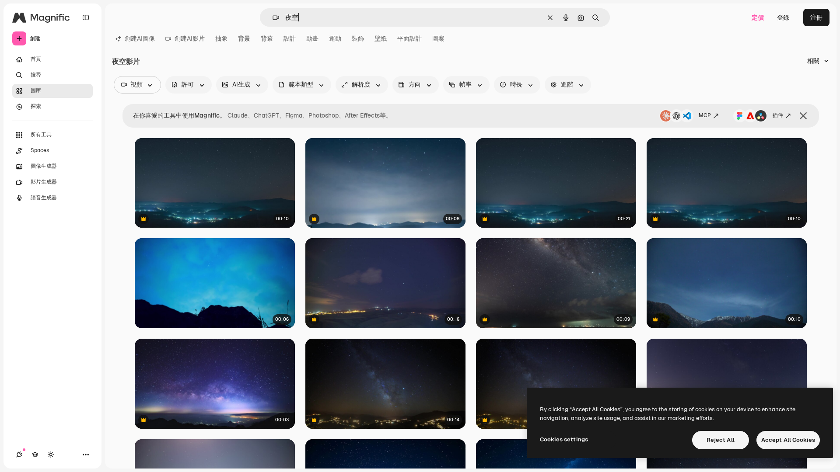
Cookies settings (564, 439)
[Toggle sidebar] (86, 17)
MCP (705, 115)
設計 (290, 38)
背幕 (267, 38)
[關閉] (803, 116)
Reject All (721, 440)
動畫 (312, 38)
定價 (758, 17)
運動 (335, 38)
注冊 (816, 17)
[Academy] (35, 455)
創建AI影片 (190, 38)
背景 (244, 38)
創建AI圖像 (140, 38)
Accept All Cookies (788, 440)
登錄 (783, 17)
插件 (778, 115)
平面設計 (409, 38)
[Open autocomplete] (272, 17)
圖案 (438, 38)
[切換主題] (51, 455)
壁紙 (380, 38)
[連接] (19, 455)
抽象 (221, 38)
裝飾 (358, 38)
